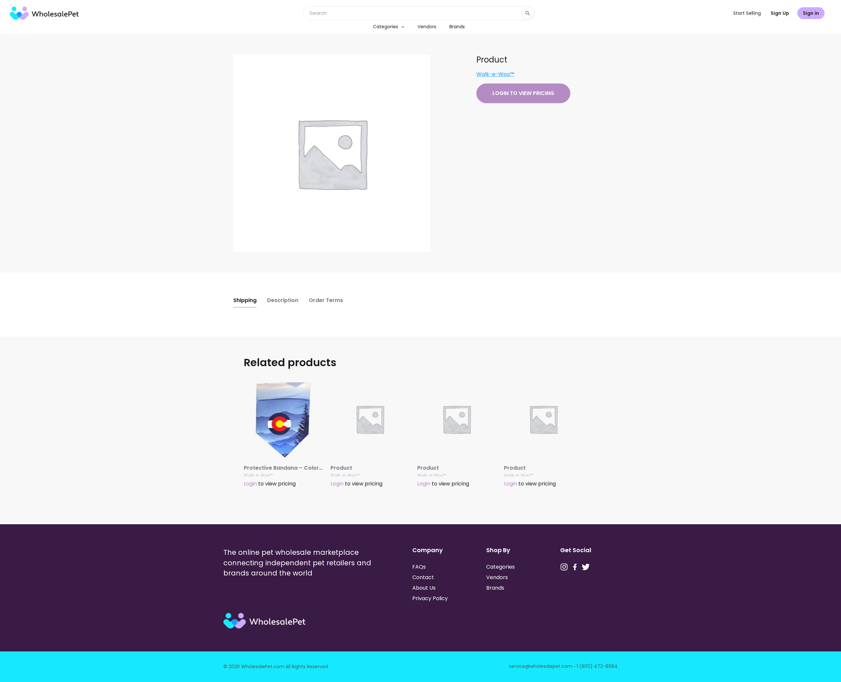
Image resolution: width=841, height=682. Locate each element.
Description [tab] (282, 300)
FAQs (419, 567)
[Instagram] (564, 567)
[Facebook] (575, 567)
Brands (457, 26)
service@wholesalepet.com (540, 666)
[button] (401, 26)
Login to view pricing (523, 93)
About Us (424, 588)
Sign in (811, 13)
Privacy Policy (430, 598)
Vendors (427, 26)
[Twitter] (586, 567)
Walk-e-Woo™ (495, 74)
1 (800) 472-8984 (597, 666)
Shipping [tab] (245, 300)
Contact (423, 577)
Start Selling (747, 13)
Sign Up (780, 13)
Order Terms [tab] (326, 300)
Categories (385, 26)
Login (250, 483)
